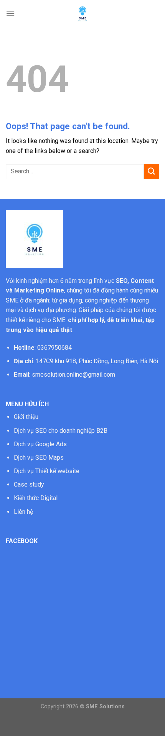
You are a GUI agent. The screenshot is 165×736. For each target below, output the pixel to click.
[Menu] (10, 13)
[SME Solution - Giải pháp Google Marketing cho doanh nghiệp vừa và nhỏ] (82, 13)
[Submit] (151, 171)
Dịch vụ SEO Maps (39, 457)
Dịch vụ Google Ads (40, 444)
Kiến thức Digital (36, 498)
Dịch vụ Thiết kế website (46, 471)
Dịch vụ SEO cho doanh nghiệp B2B (60, 430)
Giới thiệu (26, 416)
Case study (29, 484)
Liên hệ (23, 511)
